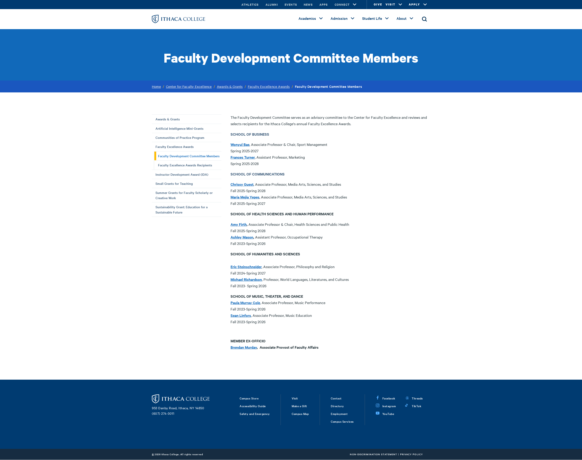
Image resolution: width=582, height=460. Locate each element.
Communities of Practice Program (180, 137)
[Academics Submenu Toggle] (321, 18)
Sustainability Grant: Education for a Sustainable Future (182, 209)
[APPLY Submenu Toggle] (425, 4)
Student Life (372, 18)
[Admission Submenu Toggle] (353, 18)
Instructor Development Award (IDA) (182, 174)
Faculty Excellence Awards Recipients (185, 165)
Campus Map (300, 414)
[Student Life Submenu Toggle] (387, 18)
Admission (339, 18)
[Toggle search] (424, 19)
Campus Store (249, 398)
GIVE (378, 4)
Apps (323, 4)
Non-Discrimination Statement (373, 454)
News (308, 4)
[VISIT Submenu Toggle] (400, 4)
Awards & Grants (230, 86)
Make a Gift (299, 406)
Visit (295, 398)
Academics (307, 18)
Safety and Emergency (255, 414)
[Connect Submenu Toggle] (355, 4)
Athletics (250, 4)
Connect (342, 4)
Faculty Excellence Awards (269, 86)
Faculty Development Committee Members (189, 156)
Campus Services (342, 421)
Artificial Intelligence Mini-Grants (179, 128)
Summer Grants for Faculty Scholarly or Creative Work (184, 195)
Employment (339, 414)
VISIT (390, 4)
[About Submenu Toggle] (411, 18)
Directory (337, 406)
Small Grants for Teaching (174, 183)
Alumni (272, 4)
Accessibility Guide (253, 406)
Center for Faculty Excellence (189, 86)
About (401, 18)
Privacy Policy (411, 454)
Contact (336, 398)
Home (156, 86)
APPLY (414, 4)
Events (291, 4)
